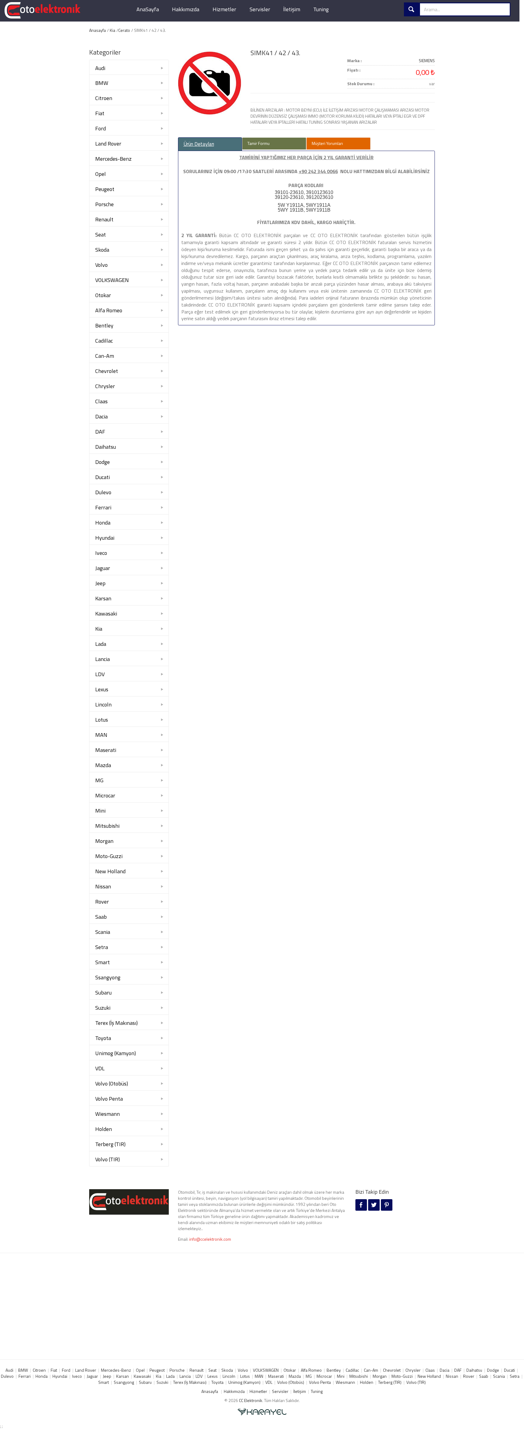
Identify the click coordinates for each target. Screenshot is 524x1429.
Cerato (124, 30)
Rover (102, 901)
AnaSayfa (147, 9)
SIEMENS (427, 60)
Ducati (102, 477)
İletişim (291, 9)
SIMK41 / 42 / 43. (275, 53)
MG (99, 780)
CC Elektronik (250, 1400)
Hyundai (104, 538)
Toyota (103, 1038)
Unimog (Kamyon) (115, 1053)
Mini (100, 811)
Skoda (102, 250)
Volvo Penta (109, 1099)
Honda (102, 522)
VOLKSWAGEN (112, 280)
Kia (112, 30)
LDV (100, 674)
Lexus (101, 689)
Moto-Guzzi (109, 856)
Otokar (103, 295)
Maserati (105, 750)
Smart (102, 962)
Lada (100, 644)
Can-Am (104, 356)
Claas (101, 401)
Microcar (105, 795)
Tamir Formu (258, 143)
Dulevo (103, 492)
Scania (102, 932)
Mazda (103, 765)
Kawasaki (106, 613)
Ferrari (103, 507)
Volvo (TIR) (107, 1159)
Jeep (100, 583)
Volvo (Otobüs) (111, 1083)
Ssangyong (107, 977)
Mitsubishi (107, 826)
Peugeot (104, 189)
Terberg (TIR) (110, 1144)
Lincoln (103, 704)
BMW (101, 83)
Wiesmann (107, 1114)
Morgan (104, 841)
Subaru (103, 992)
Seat (100, 234)
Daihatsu (105, 447)
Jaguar (102, 568)
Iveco (101, 553)
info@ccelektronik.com (210, 1239)
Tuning (321, 9)
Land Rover (108, 143)
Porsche (104, 204)
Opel (100, 174)
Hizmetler (224, 9)
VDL (100, 1068)
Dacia (101, 416)
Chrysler (105, 386)
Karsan (103, 598)
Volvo (101, 265)
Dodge (102, 462)
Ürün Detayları (198, 144)
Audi (100, 68)
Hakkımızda (185, 9)
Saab (101, 917)
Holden (103, 1129)
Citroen (103, 98)
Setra (101, 947)
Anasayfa (97, 30)
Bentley (104, 325)
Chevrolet (106, 371)
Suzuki (102, 1008)
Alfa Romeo (108, 310)
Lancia (102, 659)
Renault (104, 219)
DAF (100, 432)
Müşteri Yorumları (327, 143)
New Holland (110, 871)
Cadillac (104, 341)
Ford (100, 128)
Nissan (103, 886)
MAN (101, 735)
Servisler (260, 9)
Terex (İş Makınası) (116, 1023)
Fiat (99, 113)
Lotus (101, 720)
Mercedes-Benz (113, 159)
